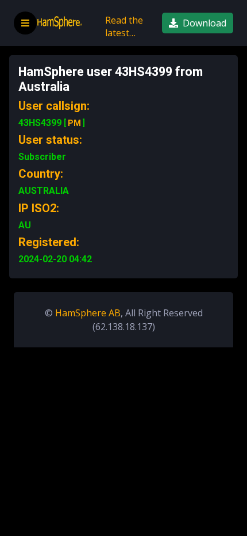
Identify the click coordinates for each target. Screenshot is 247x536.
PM (74, 123)
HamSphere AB (88, 313)
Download (204, 23)
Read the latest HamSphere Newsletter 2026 (129, 29)
